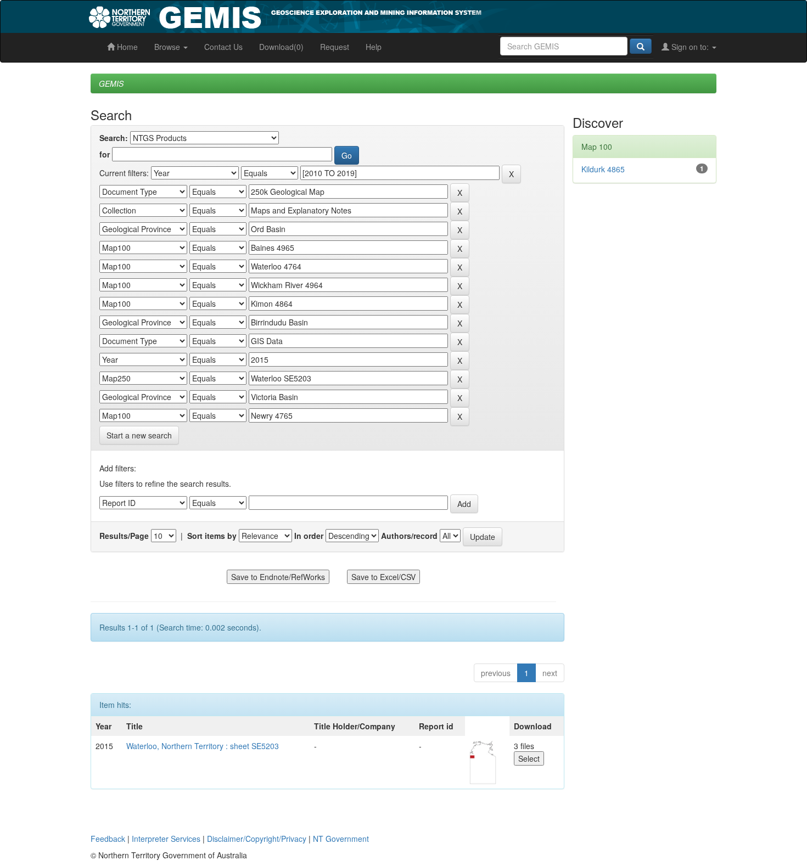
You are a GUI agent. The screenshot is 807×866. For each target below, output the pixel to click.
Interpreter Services (166, 838)
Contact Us (223, 46)
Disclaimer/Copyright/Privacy (256, 838)
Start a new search (139, 435)
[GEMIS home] (368, 15)
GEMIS (111, 83)
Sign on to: (690, 46)
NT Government (341, 838)
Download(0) (281, 46)
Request (334, 46)
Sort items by (212, 535)
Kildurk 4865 (603, 169)
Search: (113, 137)
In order (308, 535)
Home (126, 46)
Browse (168, 46)
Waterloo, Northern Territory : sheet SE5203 (202, 745)
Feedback (108, 838)
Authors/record (409, 535)
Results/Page (124, 535)
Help (374, 46)
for (104, 154)
